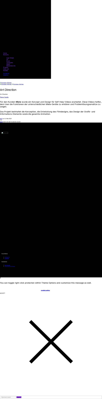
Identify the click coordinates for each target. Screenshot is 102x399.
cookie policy (45, 290)
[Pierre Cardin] (1, 120)
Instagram (6, 73)
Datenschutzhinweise (10, 266)
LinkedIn (5, 75)
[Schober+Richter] (6, 83)
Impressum (7, 265)
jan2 (1, 118)
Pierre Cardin (4, 97)
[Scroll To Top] (0, 278)
